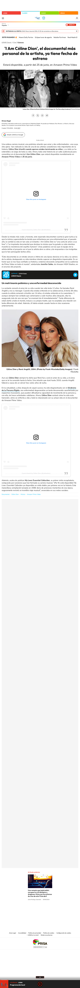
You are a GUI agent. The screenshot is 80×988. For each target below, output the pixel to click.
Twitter (38, 115)
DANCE (43, 13)
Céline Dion (15, 494)
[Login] (77, 18)
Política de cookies (48, 933)
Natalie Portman (60, 37)
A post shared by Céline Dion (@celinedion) (36, 229)
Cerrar (77, 31)
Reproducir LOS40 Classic (75, 275)
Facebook (33, 115)
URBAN (62, 13)
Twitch (48, 907)
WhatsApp (42, 115)
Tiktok (31, 907)
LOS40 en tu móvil (33, 935)
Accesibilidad (22, 933)
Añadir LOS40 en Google (15, 135)
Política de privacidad (34, 933)
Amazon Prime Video (34, 494)
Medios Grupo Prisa (40, 947)
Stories (52, 907)
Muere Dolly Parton (26, 37)
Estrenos (21, 42)
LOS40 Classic (6, 42)
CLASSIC (24, 13)
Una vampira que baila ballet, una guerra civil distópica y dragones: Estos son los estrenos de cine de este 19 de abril (40, 893)
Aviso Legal (12, 933)
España (4, 25)
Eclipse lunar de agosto (43, 37)
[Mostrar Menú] (3, 18)
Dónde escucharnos (46, 935)
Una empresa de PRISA (40, 942)
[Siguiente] (77, 37)
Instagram (27, 907)
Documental (5, 494)
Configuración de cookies (63, 933)
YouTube (36, 907)
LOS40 (5, 13)
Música (23, 494)
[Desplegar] (40, 977)
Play (40, 984)
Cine (14, 42)
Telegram (47, 115)
